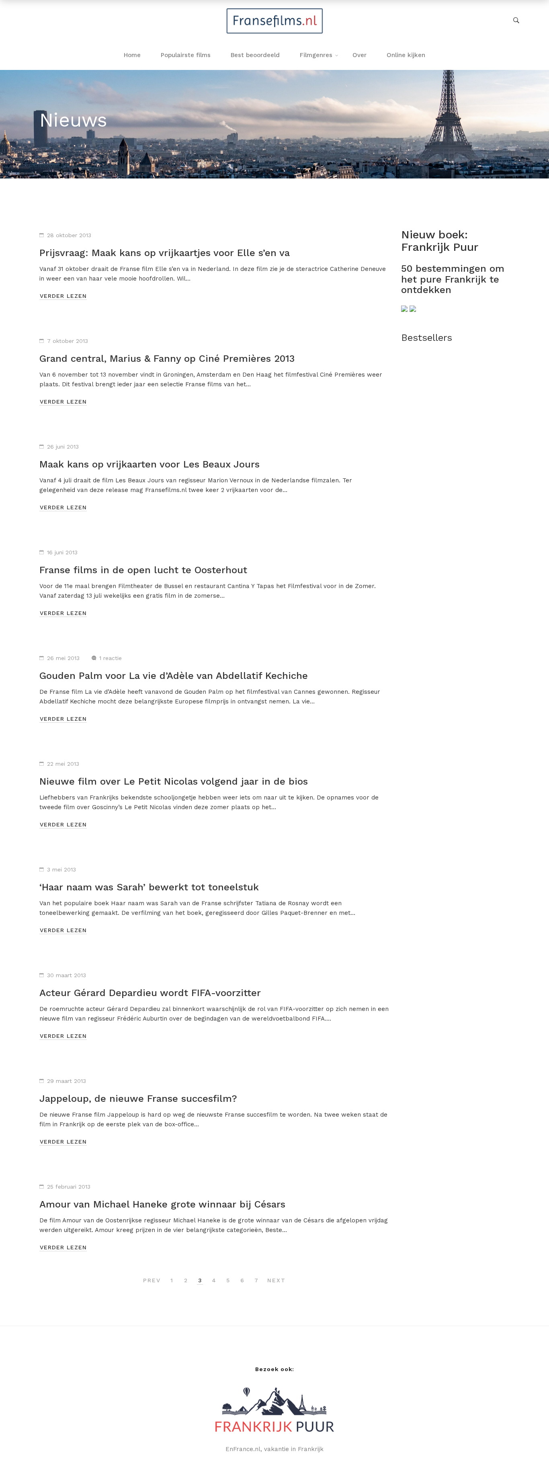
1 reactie (110, 658)
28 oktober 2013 (69, 235)
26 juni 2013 (63, 446)
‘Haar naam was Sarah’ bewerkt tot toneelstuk (149, 887)
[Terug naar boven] (527, 1452)
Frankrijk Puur (439, 247)
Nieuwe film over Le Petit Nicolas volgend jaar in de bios (173, 781)
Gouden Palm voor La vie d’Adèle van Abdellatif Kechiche (173, 675)
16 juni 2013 (62, 552)
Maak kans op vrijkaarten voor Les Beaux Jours (149, 464)
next (276, 1280)
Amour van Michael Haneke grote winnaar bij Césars (162, 1204)
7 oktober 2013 (67, 341)
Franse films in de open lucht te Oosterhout (143, 570)
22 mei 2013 (63, 764)
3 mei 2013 (61, 869)
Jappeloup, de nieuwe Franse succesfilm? (138, 1098)
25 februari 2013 (68, 1186)
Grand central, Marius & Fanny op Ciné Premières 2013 (167, 358)
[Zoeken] (516, 20)
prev (152, 1280)
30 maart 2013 (66, 975)
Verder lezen (63, 296)
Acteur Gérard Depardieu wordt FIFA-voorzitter (150, 992)
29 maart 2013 (66, 1081)
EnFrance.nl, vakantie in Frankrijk (274, 1449)
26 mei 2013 (63, 658)
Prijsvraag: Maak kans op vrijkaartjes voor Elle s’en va (164, 252)
